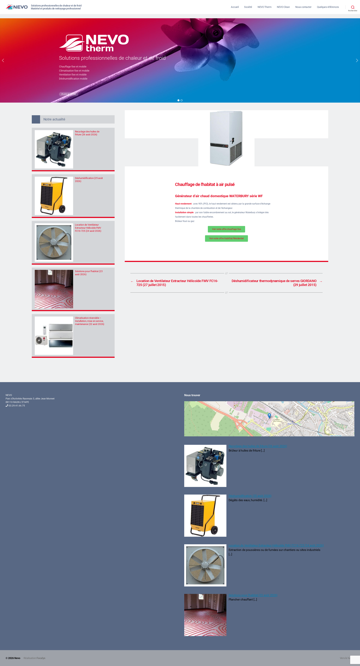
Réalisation (34, 658)
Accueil (235, 6)
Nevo (17, 658)
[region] (180, 60)
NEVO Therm (264, 6)
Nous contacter (303, 6)
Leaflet (331, 435)
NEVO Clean (283, 6)
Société (248, 6)
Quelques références (328, 6)
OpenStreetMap (338, 435)
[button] (3, 60)
